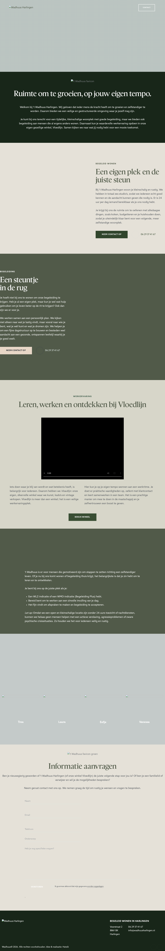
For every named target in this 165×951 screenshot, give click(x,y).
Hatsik (66, 947)
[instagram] (160, 947)
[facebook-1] (153, 947)
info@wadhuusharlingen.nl (141, 931)
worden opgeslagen (95, 886)
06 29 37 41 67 (135, 927)
